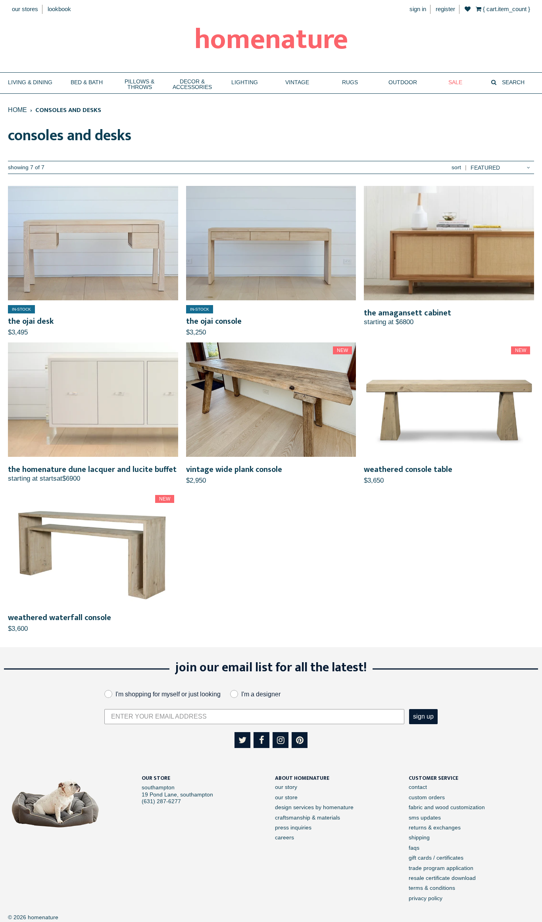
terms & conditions (432, 888)
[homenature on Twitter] (242, 740)
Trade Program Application (441, 868)
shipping (419, 837)
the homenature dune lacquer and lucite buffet (92, 469)
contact (418, 787)
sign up (423, 716)
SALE (455, 82)
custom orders (427, 797)
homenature (271, 40)
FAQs (414, 848)
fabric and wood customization (447, 807)
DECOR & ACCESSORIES (192, 84)
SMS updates (425, 817)
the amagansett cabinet (407, 313)
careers (284, 837)
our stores (25, 9)
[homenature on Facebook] (261, 740)
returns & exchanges (435, 827)
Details (92, 243)
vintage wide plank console (234, 469)
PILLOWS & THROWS (139, 84)
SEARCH (512, 82)
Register (445, 9)
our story (286, 787)
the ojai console (214, 321)
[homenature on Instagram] (280, 740)
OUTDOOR (402, 82)
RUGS (350, 82)
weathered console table (408, 469)
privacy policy (425, 898)
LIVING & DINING (30, 82)
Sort (456, 167)
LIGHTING (244, 82)
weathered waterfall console (59, 617)
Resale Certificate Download (442, 878)
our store (286, 797)
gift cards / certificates (436, 857)
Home (17, 109)
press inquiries (293, 827)
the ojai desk (31, 321)
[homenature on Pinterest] (300, 740)
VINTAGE (297, 82)
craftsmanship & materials (307, 817)
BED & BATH (87, 82)
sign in (417, 9)
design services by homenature (314, 807)
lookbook (59, 9)
